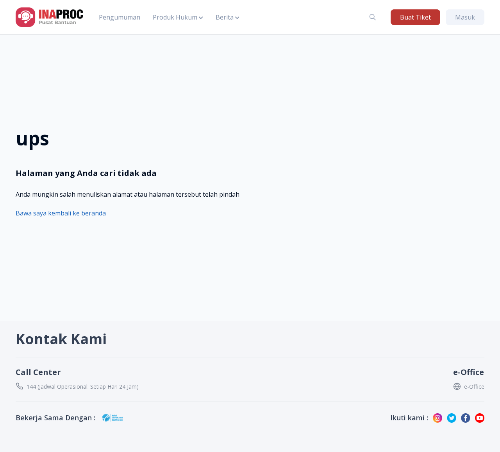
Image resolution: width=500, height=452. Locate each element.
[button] (178, 17)
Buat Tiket (415, 17)
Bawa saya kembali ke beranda (61, 213)
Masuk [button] (465, 17)
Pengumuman (119, 17)
